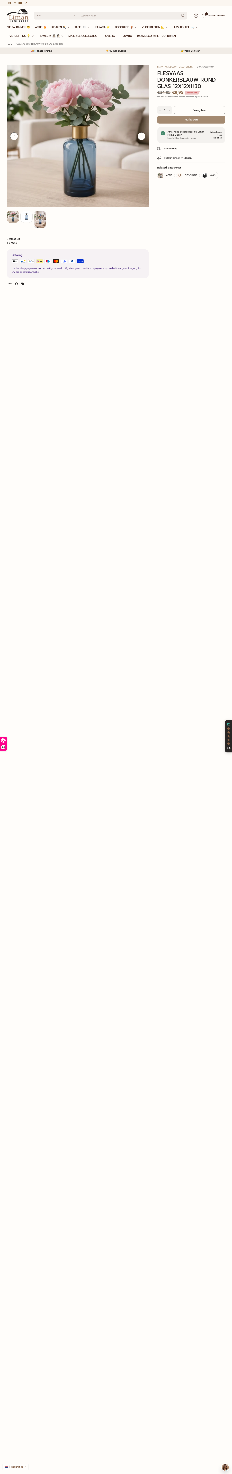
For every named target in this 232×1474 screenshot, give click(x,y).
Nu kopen (191, 119)
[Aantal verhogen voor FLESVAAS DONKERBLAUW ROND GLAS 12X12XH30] (169, 110)
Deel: (9, 284)
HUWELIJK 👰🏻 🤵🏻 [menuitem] (49, 36)
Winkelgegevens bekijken (216, 134)
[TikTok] (26, 3)
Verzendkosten (171, 96)
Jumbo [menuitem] (127, 36)
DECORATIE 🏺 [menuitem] (124, 27)
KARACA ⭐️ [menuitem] (102, 27)
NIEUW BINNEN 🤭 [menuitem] (18, 27)
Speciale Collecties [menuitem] (82, 36)
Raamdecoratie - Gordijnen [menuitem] (156, 36)
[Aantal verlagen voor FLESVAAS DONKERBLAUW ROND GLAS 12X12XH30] (160, 110)
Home (9, 44)
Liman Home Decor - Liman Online (175, 66)
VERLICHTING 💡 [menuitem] (19, 36)
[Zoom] (142, 72)
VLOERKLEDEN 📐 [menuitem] (153, 27)
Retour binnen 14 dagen (178, 158)
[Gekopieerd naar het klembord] (22, 284)
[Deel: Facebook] (16, 284)
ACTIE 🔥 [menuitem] (41, 27)
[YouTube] (20, 3)
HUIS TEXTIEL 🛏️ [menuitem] (183, 27)
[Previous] (14, 136)
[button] (228, 736)
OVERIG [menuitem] (110, 36)
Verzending (170, 148)
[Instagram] (15, 3)
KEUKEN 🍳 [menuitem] (58, 27)
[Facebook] (9, 3)
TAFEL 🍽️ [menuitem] (80, 27)
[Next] (141, 136)
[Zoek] (183, 16)
